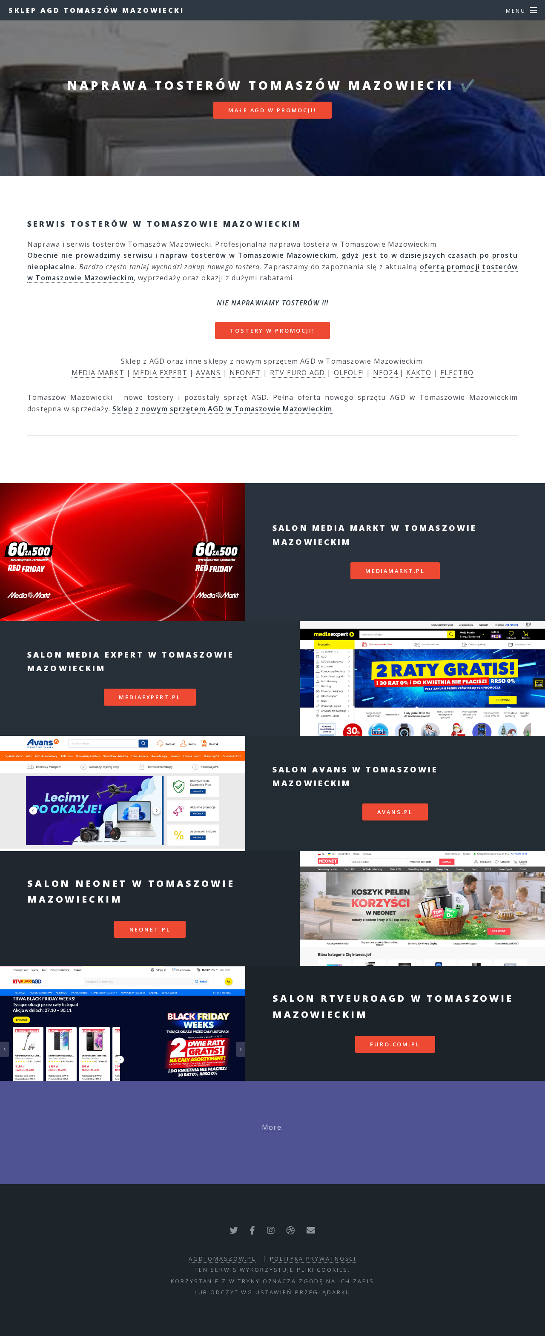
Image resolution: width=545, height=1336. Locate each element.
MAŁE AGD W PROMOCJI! (272, 110)
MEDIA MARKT (98, 372)
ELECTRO (456, 372)
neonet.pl (150, 929)
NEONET (245, 372)
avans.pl (395, 812)
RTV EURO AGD (297, 372)
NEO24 (385, 372)
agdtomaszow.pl (222, 1258)
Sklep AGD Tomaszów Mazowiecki (96, 10)
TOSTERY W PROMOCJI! (272, 330)
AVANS (208, 372)
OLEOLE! (349, 372)
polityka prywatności (313, 1258)
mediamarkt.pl (395, 571)
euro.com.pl (395, 1044)
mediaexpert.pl (150, 697)
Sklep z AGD (143, 361)
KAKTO (418, 372)
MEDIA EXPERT (160, 372)
